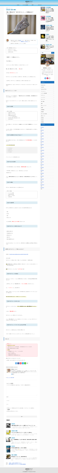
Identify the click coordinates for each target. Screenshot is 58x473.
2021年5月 (42, 170)
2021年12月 (42, 150)
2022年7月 (42, 130)
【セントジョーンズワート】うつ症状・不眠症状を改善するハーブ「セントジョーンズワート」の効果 (50, 38)
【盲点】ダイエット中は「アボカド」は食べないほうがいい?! (50, 47)
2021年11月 (42, 153)
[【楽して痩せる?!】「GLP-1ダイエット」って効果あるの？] (23, 363)
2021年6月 (42, 167)
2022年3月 (42, 141)
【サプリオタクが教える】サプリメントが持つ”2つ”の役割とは (21, 432)
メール (7, 400)
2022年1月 (42, 147)
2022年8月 (42, 127)
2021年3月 (42, 176)
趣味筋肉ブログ (29, 1)
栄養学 (13, 377)
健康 (11, 377)
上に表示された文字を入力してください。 (12, 411)
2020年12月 (42, 184)
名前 (7, 396)
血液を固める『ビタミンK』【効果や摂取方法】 (19, 456)
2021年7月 (42, 164)
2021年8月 (42, 161)
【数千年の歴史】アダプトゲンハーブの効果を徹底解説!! (17, 464)
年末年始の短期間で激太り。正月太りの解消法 (18, 447)
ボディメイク (8, 377)
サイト (7, 404)
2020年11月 (42, 187)
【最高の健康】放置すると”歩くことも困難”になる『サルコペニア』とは (23, 425)
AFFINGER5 (33, 471)
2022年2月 (42, 144)
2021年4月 (42, 173)
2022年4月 (42, 138)
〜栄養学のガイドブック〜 (29, 470)
